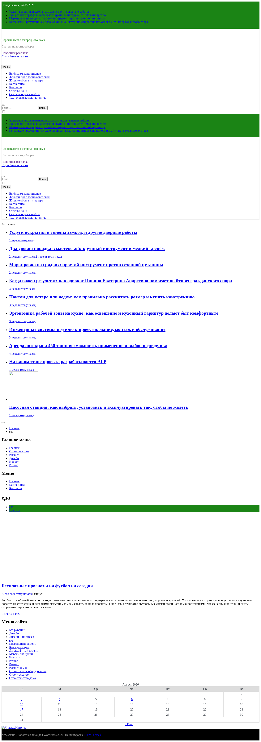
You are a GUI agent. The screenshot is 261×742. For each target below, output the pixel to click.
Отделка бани (18, 90)
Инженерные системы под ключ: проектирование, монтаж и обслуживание (87, 329)
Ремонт (14, 454)
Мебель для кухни (21, 654)
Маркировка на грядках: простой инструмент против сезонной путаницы (57, 18)
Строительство (19, 451)
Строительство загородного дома (23, 40)
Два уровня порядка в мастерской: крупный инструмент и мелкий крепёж (57, 15)
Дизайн (14, 458)
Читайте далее (11, 613)
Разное (13, 465)
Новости (14, 461)
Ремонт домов (18, 667)
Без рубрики (17, 630)
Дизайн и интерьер (21, 636)
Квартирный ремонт (22, 643)
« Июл (129, 724)
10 (21, 704)
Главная (14, 448)
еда (11, 506)
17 (21, 709)
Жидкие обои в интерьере (26, 80)
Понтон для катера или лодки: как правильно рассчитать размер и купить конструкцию (102, 296)
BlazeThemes (92, 734)
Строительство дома (22, 678)
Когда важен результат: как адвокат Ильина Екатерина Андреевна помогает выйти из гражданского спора (78, 21)
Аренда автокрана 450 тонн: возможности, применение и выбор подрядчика (88, 345)
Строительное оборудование (27, 671)
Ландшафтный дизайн (23, 650)
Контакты (15, 87)
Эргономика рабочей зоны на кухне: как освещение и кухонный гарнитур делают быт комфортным (113, 313)
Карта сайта (17, 83)
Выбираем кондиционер (25, 73)
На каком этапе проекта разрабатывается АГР (57, 361)
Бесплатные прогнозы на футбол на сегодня (47, 585)
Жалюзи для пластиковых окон (29, 77)
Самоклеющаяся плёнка (24, 94)
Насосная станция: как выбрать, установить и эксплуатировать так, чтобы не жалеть (98, 407)
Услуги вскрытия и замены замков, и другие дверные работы (49, 11)
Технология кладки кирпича (27, 97)
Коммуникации (19, 647)
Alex (4, 593)
